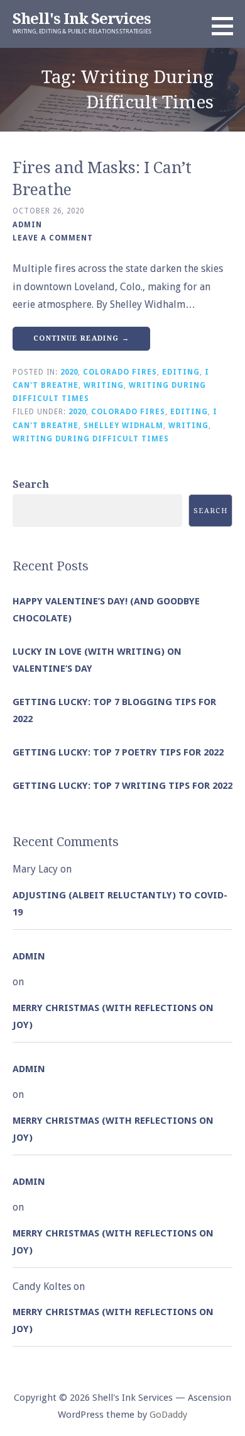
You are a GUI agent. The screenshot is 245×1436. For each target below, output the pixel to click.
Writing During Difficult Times (91, 438)
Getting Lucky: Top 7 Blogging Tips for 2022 (114, 710)
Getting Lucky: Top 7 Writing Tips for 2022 (122, 785)
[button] (227, 25)
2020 (69, 372)
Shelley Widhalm (123, 425)
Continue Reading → (81, 338)
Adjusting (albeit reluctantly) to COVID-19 (120, 904)
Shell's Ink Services (82, 19)
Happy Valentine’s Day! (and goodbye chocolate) (106, 610)
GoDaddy (168, 1414)
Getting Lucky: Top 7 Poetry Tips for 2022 (118, 752)
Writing (104, 385)
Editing (181, 372)
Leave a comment (53, 238)
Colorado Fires (120, 372)
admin (27, 224)
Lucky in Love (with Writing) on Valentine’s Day (97, 660)
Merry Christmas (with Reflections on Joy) (113, 1016)
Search (31, 484)
